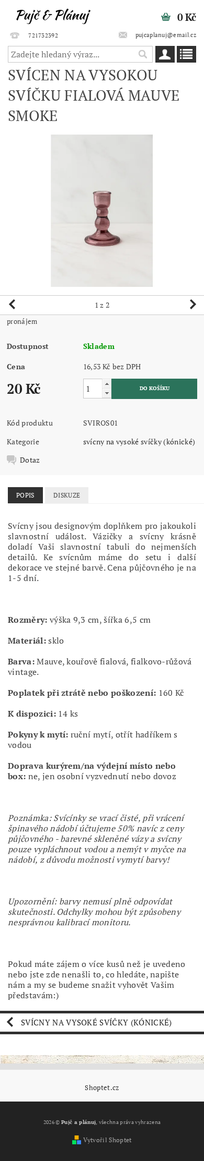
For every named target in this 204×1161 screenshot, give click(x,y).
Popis (25, 495)
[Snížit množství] (106, 393)
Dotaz (30, 460)
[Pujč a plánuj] (51, 13)
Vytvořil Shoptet (107, 1139)
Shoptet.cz (102, 1087)
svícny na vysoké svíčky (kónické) (139, 441)
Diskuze (66, 495)
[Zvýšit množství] (106, 384)
